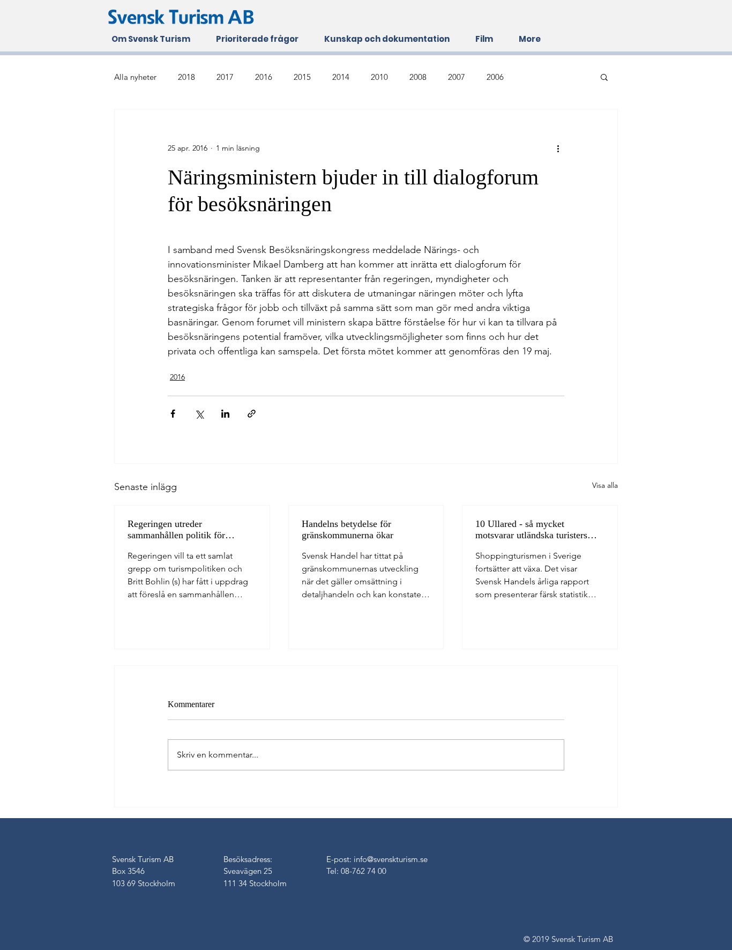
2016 (263, 77)
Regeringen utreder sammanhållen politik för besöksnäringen (176, 529)
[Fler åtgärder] (557, 148)
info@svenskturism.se (391, 859)
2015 (302, 77)
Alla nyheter (135, 77)
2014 (340, 77)
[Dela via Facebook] (173, 414)
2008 (418, 77)
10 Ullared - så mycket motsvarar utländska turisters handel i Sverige (531, 529)
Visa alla (605, 485)
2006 (495, 77)
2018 (186, 77)
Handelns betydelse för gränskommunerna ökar (347, 529)
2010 (379, 77)
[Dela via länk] (252, 414)
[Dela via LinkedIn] (225, 414)
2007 (456, 77)
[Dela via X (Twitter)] (199, 414)
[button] (604, 76)
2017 (225, 77)
